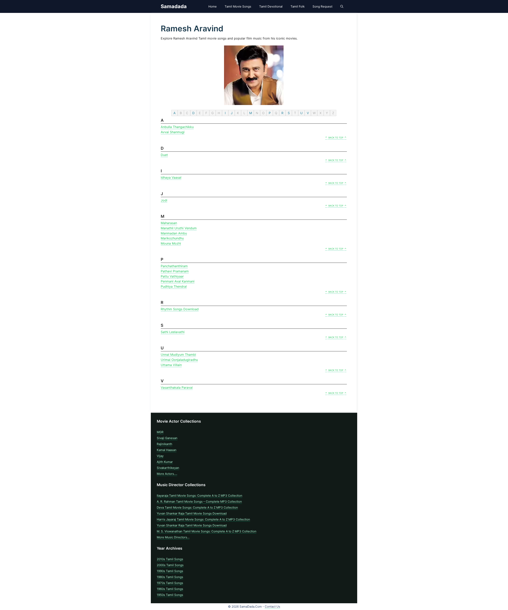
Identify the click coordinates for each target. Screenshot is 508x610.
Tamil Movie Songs (238, 6)
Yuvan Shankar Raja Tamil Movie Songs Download (192, 513)
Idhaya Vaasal (171, 177)
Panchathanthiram (174, 266)
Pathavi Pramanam (175, 271)
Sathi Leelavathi (173, 332)
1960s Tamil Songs (170, 589)
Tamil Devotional (271, 6)
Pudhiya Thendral (174, 286)
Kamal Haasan (166, 450)
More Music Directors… (173, 537)
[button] (341, 6)
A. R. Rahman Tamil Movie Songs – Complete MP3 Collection (199, 501)
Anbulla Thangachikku (177, 127)
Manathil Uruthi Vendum (179, 228)
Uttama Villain (171, 365)
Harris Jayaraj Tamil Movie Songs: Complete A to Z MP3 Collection (203, 519)
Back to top (336, 137)
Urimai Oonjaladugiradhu (179, 360)
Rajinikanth (164, 444)
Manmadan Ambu (174, 233)
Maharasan (169, 223)
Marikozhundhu (172, 238)
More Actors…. (167, 474)
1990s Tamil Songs (170, 571)
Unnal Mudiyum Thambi (178, 355)
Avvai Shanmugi (173, 132)
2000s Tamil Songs (170, 565)
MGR (160, 432)
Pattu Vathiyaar (172, 276)
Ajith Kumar (165, 462)
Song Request (322, 6)
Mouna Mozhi (171, 243)
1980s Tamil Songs (170, 577)
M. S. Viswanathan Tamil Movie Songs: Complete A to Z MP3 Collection (206, 531)
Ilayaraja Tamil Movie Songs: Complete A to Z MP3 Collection (199, 495)
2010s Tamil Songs (170, 559)
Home (212, 6)
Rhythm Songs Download (180, 309)
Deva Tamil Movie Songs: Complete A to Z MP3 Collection (197, 507)
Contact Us (272, 606)
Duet (164, 155)
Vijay (160, 456)
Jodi (164, 200)
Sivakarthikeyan (168, 468)
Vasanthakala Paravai (177, 387)
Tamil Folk (298, 6)
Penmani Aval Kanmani (177, 281)
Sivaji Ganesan (167, 438)
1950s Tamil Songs (170, 595)
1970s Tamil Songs (170, 583)
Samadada (174, 6)
